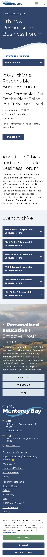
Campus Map (12, 430)
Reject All (23, 545)
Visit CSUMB (23, 385)
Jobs (5, 511)
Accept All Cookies (23, 552)
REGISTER (12, 137)
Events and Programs (15, 13)
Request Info (23, 377)
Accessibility (8, 494)
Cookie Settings (10, 507)
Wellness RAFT (10, 464)
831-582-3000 (13, 445)
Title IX (6, 490)
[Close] (44, 516)
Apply (23, 392)
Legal (5, 499)
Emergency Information (15, 452)
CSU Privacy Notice (12, 503)
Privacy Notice (9, 533)
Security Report (10, 486)
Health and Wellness (13, 468)
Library (6, 477)
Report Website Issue (13, 482)
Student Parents (11, 472)
